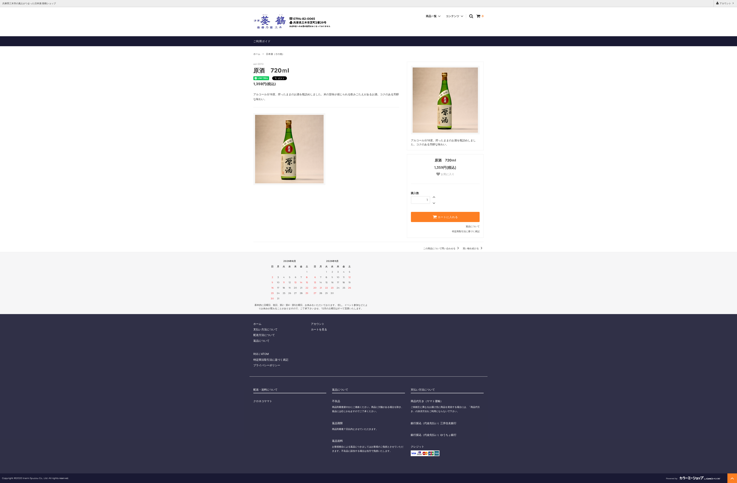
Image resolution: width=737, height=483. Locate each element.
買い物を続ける (471, 248)
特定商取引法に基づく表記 (466, 231)
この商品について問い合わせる (439, 248)
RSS (256, 353)
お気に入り (447, 174)
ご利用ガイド (262, 41)
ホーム (256, 54)
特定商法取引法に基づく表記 (270, 359)
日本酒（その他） (275, 54)
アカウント (725, 3)
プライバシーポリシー (266, 365)
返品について (473, 226)
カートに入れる (447, 217)
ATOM (265, 353)
